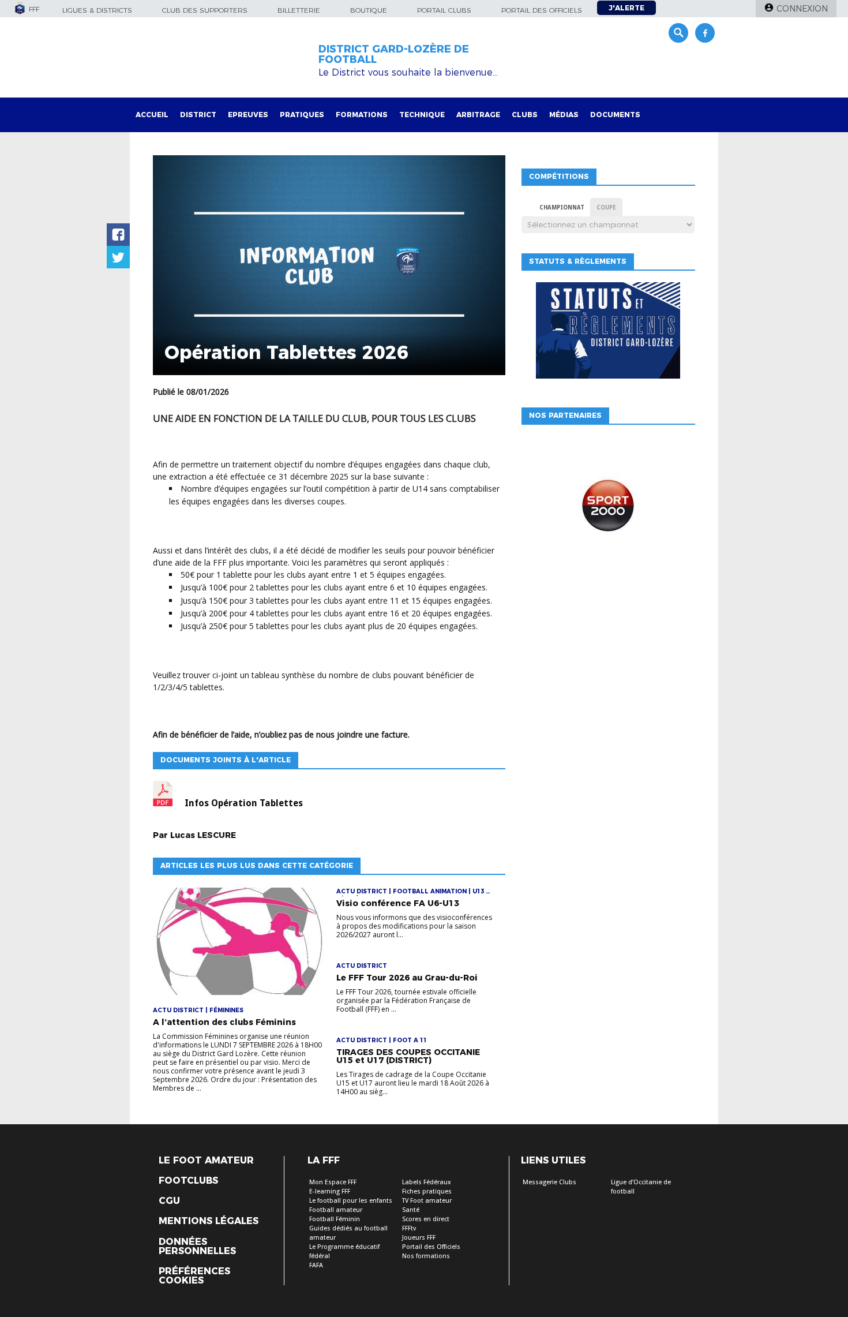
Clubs (525, 114)
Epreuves (248, 114)
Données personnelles (197, 1246)
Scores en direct (425, 1219)
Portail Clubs (444, 10)
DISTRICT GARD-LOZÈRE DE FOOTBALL (393, 54)
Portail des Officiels (431, 1247)
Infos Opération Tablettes (244, 803)
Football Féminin (334, 1219)
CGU (169, 1201)
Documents (615, 114)
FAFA (316, 1265)
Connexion (802, 8)
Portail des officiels (541, 10)
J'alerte (626, 7)
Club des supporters (204, 10)
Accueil (152, 114)
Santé (410, 1210)
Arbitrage (478, 114)
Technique (422, 114)
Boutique (368, 10)
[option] (608, 508)
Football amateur (335, 1210)
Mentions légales (208, 1221)
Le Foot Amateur (206, 1160)
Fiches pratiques (427, 1191)
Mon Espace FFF (333, 1182)
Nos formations (426, 1256)
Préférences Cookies (194, 1276)
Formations (362, 114)
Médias (564, 114)
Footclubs (188, 1180)
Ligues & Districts (97, 10)
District (198, 114)
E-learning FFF (329, 1191)
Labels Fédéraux (426, 1182)
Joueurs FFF (419, 1237)
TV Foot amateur (427, 1200)
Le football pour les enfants (350, 1200)
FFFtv (409, 1228)
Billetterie (298, 10)
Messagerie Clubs (549, 1182)
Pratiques (302, 114)
